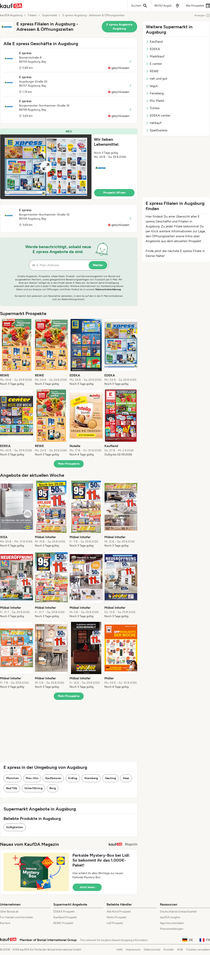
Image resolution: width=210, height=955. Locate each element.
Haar (126, 778)
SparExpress (158, 130)
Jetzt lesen (87, 887)
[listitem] (16, 352)
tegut (154, 86)
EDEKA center (160, 115)
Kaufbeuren (53, 778)
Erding (72, 778)
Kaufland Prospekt (65, 917)
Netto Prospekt (116, 917)
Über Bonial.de (9, 911)
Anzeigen (199, 15)
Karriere (5, 923)
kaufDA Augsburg (11, 15)
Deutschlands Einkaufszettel (178, 911)
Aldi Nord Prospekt (119, 911)
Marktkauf (157, 56)
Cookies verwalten (198, 949)
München (12, 778)
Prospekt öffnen (114, 192)
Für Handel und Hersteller (16, 917)
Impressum (133, 949)
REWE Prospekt (63, 923)
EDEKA (155, 49)
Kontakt (169, 949)
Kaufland (156, 42)
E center (156, 64)
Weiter (98, 265)
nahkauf (155, 123)
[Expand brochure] (45, 166)
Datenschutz (152, 949)
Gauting (110, 778)
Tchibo (155, 108)
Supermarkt (49, 15)
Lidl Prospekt (115, 923)
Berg (52, 788)
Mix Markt (157, 101)
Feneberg (157, 93)
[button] (68, 163)
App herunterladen (172, 923)
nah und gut (158, 78)
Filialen (32, 15)
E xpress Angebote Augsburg (119, 26)
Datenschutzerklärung (108, 289)
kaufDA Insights (170, 917)
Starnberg (91, 778)
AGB (180, 949)
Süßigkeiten (14, 827)
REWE (154, 71)
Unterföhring (33, 788)
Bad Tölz (11, 788)
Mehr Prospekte (69, 463)
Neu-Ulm (32, 778)
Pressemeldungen (171, 929)
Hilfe (119, 949)
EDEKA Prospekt (63, 911)
